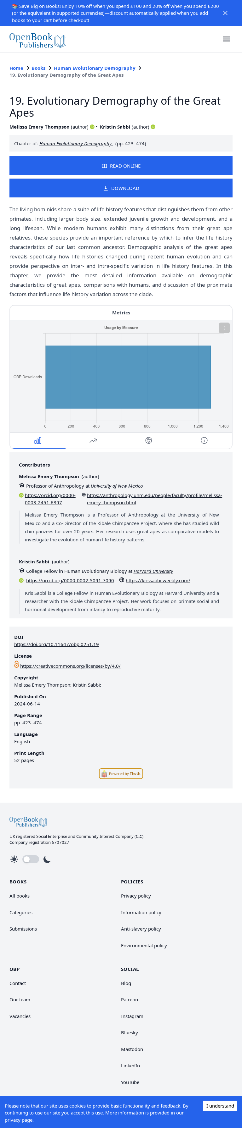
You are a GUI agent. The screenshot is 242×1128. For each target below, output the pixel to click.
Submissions (23, 929)
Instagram (132, 1016)
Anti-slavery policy (141, 929)
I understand (220, 1106)
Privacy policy (136, 896)
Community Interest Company (105, 836)
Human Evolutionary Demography (94, 68)
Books (38, 68)
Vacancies (20, 1016)
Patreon (129, 999)
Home (16, 68)
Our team (19, 999)
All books (19, 896)
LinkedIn (130, 1065)
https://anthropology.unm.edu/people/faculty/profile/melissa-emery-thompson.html (154, 499)
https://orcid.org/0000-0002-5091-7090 (70, 580)
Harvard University (153, 571)
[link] (37, 39)
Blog (126, 983)
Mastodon (132, 1049)
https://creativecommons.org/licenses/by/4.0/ (70, 666)
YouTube (130, 1082)
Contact (17, 983)
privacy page (18, 1120)
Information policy (141, 912)
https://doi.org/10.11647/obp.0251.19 (56, 644)
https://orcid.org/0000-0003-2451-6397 (50, 499)
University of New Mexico (117, 486)
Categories (20, 912)
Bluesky (129, 1032)
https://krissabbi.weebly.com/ (158, 580)
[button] (225, 13)
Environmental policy (144, 945)
